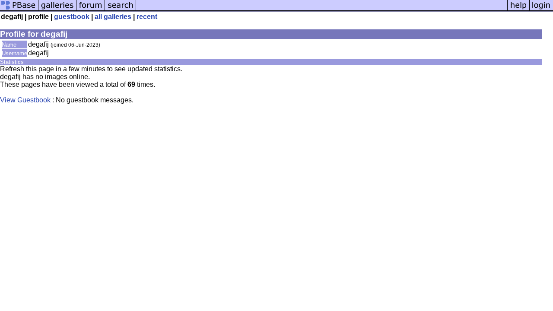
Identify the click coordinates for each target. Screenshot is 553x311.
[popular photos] (321, 9)
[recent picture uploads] (57, 9)
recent (147, 16)
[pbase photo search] (120, 9)
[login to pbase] (541, 9)
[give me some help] (518, 9)
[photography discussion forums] (90, 9)
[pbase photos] (19, 9)
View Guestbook (25, 100)
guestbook (71, 16)
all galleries (113, 16)
